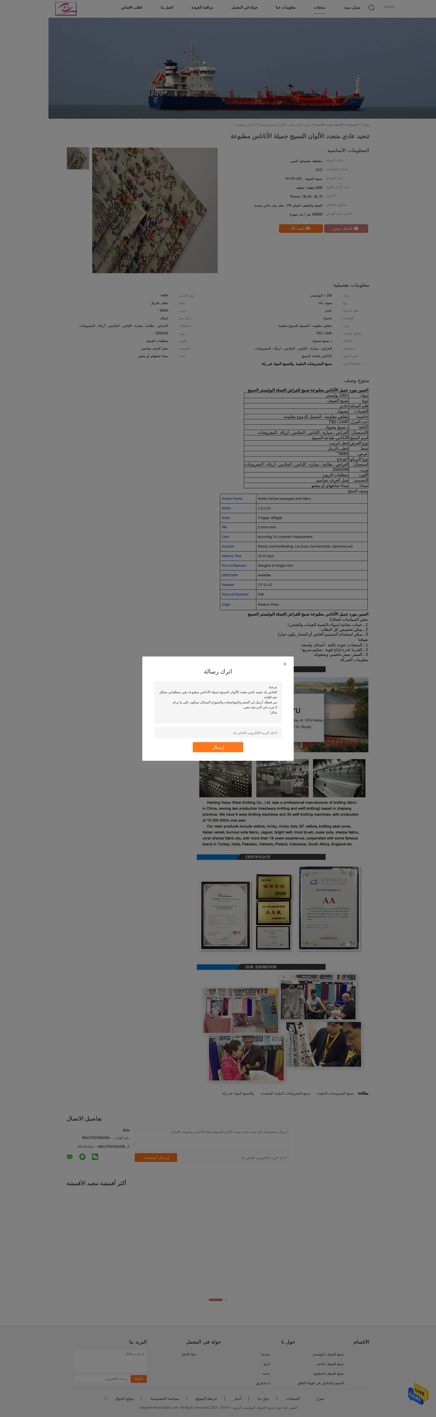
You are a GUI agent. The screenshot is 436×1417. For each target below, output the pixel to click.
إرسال (218, 747)
